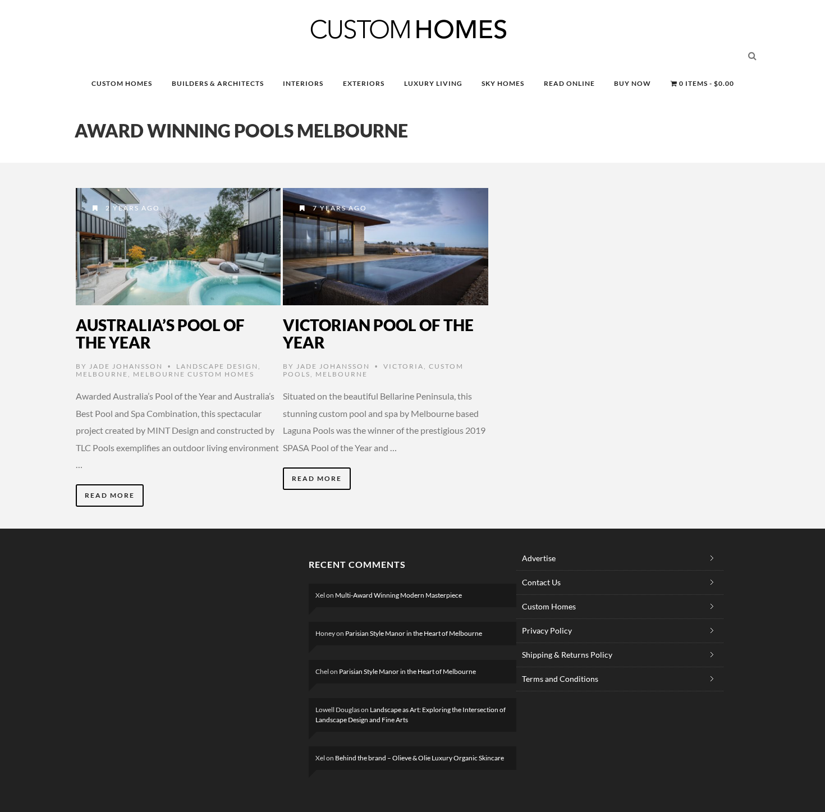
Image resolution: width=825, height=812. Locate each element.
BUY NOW (632, 83)
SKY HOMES (503, 83)
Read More (110, 495)
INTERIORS (303, 83)
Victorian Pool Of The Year (378, 333)
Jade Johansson (126, 366)
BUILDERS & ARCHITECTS (218, 83)
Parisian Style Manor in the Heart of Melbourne (413, 633)
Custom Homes (549, 606)
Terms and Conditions (560, 678)
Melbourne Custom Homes (193, 374)
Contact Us (541, 582)
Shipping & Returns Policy (567, 654)
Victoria (403, 366)
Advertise (539, 558)
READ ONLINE (569, 83)
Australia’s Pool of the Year (160, 333)
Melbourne (102, 374)
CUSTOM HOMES (121, 83)
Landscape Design (217, 366)
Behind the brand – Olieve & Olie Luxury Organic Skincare (419, 758)
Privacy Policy (547, 630)
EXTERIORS (363, 83)
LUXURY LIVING (433, 83)
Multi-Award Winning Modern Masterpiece (398, 595)
